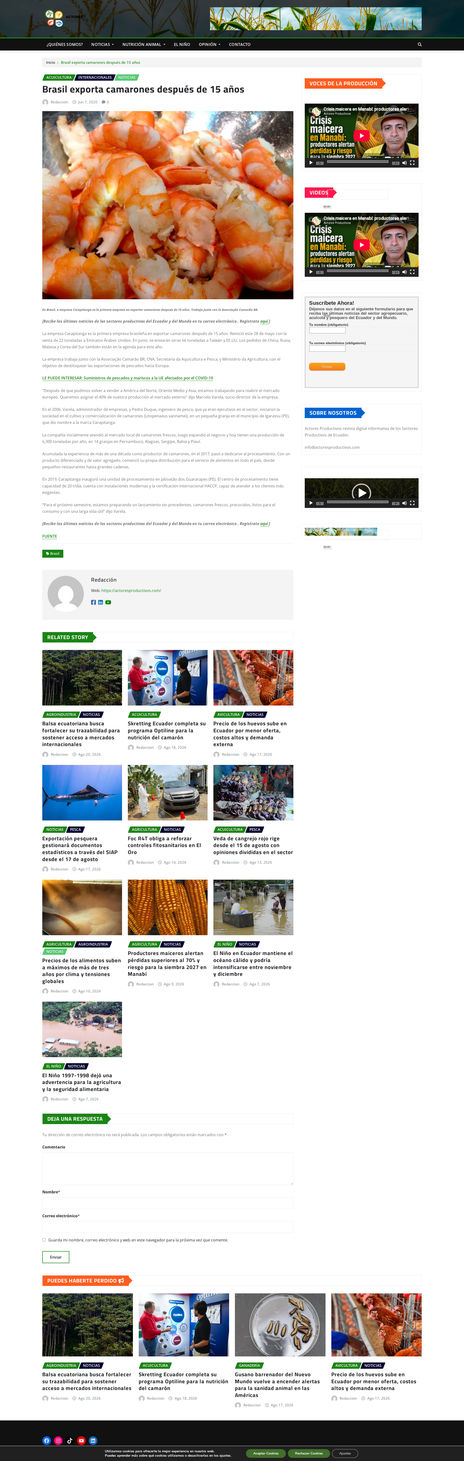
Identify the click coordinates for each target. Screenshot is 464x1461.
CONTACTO (240, 44)
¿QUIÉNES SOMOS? (65, 44)
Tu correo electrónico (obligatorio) (337, 343)
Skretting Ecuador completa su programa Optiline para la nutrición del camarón (167, 730)
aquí (264, 321)
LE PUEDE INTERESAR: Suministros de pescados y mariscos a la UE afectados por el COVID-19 (127, 378)
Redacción (59, 102)
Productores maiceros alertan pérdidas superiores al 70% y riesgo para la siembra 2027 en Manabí (167, 963)
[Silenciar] (404, 162)
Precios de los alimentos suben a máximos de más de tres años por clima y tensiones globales (81, 970)
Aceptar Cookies (266, 1453)
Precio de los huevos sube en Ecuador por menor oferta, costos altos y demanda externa (250, 733)
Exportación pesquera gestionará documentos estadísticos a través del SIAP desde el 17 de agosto (80, 848)
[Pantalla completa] (412, 162)
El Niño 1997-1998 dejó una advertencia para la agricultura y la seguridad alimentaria (81, 1082)
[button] (361, 493)
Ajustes (345, 1453)
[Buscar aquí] (420, 44)
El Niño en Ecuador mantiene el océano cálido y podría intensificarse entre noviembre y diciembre (253, 963)
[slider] (357, 502)
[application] (362, 136)
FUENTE (49, 536)
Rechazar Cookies (309, 1453)
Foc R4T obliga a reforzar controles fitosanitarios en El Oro (164, 845)
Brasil (54, 553)
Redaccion (59, 754)
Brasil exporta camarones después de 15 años (100, 62)
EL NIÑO (182, 44)
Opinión (208, 44)
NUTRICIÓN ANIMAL (142, 44)
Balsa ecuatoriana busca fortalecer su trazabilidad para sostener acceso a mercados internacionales (81, 733)
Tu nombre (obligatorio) (328, 325)
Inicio (50, 62)
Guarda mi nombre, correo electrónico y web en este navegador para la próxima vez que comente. (138, 1240)
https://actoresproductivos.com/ (131, 590)
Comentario (53, 1147)
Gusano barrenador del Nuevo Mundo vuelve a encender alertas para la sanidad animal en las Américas (277, 1384)
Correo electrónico (61, 1216)
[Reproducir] (311, 162)
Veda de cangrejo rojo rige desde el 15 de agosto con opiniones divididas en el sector (253, 845)
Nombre (51, 1192)
